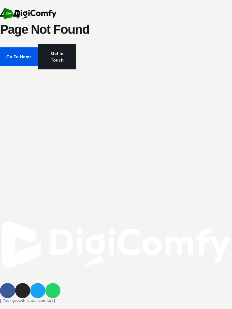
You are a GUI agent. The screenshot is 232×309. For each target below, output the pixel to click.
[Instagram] (22, 290)
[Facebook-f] (7, 290)
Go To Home (19, 56)
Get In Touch (57, 56)
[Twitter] (37, 290)
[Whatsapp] (52, 290)
